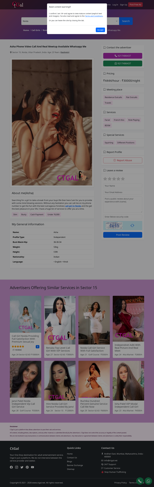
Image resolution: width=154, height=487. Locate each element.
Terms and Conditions (94, 16)
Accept (100, 30)
